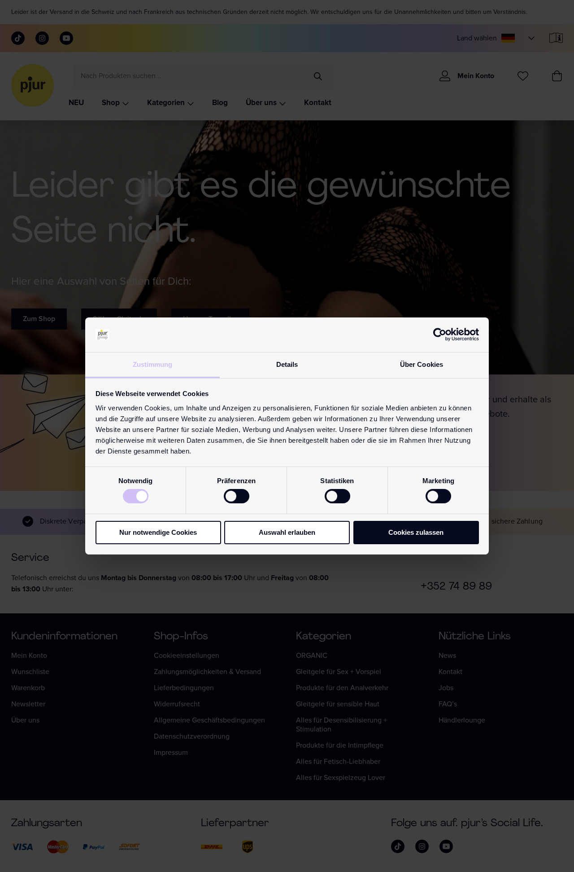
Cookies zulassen (416, 532)
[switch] (236, 496)
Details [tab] (287, 364)
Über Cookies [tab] (421, 364)
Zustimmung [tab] (153, 364)
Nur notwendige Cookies (158, 532)
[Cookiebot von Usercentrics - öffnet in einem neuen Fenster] (439, 334)
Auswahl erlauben (287, 532)
